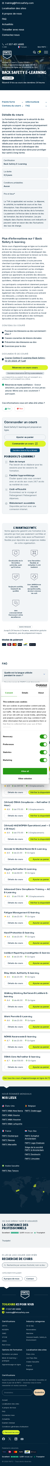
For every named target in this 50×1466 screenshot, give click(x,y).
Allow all (25, 771)
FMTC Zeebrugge (33, 1111)
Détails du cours (15, 792)
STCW (4, 1337)
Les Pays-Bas (31, 1358)
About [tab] (41, 693)
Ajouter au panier (25, 437)
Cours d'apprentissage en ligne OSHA (18, 65)
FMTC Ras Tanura (10, 1171)
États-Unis (30, 1354)
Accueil (5, 62)
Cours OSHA (23, 62)
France (29, 1366)
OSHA (4, 1341)
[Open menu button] (46, 52)
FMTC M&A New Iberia (12, 1111)
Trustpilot (6, 1240)
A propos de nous (12, 13)
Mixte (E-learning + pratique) (9, 1359)
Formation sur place (10, 1354)
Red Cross (6, 1345)
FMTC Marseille (9, 1144)
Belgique (29, 1369)
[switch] (43, 744)
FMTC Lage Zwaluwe (34, 1143)
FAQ (4, 19)
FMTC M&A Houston (11, 1119)
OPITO (4, 1326)
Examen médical (8, 1423)
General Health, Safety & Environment (36, 1338)
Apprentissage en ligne (11, 1364)
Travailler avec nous (13, 29)
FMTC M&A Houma (11, 1115)
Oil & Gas (30, 1326)
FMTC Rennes (8, 1140)
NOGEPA (5, 1330)
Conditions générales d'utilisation (15, 1427)
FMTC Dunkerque (10, 1136)
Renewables (31, 1330)
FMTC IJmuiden (32, 1158)
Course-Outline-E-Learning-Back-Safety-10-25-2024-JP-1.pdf (25, 359)
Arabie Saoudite (32, 1362)
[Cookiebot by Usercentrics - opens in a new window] (36, 685)
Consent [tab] (9, 693)
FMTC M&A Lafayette (12, 1124)
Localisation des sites (14, 8)
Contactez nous (11, 35)
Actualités (7, 24)
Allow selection (25, 778)
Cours (13, 62)
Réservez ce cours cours (25, 367)
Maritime (29, 1333)
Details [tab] (25, 693)
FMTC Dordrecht (32, 1154)
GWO (4, 1333)
